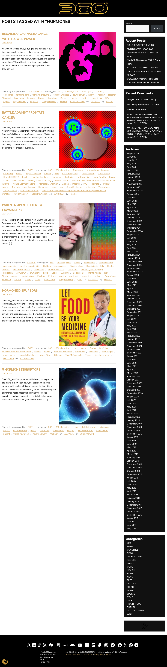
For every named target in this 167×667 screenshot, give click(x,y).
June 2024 (132, 241)
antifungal (86, 91)
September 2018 (134, 474)
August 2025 (133, 194)
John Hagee (107, 351)
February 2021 (133, 376)
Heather (73, 194)
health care (39, 269)
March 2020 (132, 413)
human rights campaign (92, 269)
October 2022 (133, 309)
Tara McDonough (73, 355)
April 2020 (131, 410)
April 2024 (131, 248)
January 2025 (133, 217)
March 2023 (132, 292)
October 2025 (133, 187)
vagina (6, 101)
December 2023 (134, 261)
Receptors (43, 187)
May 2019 (131, 447)
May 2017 (131, 528)
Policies (52, 276)
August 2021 (132, 356)
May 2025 (131, 204)
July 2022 (131, 319)
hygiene (31, 98)
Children (47, 266)
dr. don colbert (20, 430)
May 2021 (131, 366)
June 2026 (132, 160)
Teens (37, 279)
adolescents (89, 262)
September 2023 (135, 271)
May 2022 (131, 325)
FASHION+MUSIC (135, 556)
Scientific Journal (74, 187)
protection (86, 276)
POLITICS (31, 262)
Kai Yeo (64, 98)
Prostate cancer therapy (23, 187)
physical (84, 98)
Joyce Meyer (9, 355)
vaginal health (19, 101)
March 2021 (132, 373)
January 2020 (133, 420)
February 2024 (133, 254)
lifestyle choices (85, 430)
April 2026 (131, 167)
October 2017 (133, 511)
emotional (8, 94)
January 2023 (133, 298)
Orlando (58, 355)
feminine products (40, 94)
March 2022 (132, 332)
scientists (90, 187)
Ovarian (65, 183)
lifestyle (70, 430)
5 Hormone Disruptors (21, 369)
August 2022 (133, 315)
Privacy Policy (99, 655)
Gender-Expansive (21, 269)
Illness (41, 98)
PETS (129, 580)
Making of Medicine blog (39, 180)
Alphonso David (106, 262)
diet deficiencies (89, 427)
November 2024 (134, 224)
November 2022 (134, 305)
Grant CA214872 (11, 177)
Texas (88, 355)
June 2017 (131, 525)
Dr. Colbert (104, 348)
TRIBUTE (131, 607)
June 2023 (132, 282)
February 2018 (133, 498)
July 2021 (131, 359)
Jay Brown (21, 272)
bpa (74, 348)
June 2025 (132, 200)
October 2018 (133, 471)
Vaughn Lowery (49, 101)
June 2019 (132, 444)
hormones (19, 98)
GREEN (130, 563)
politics (62, 276)
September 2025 (135, 190)
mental (74, 98)
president (73, 276)
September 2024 (135, 231)
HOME (130, 573)
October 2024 (133, 227)
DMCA (79, 655)
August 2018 (132, 477)
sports (28, 279)
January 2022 (133, 339)
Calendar (68, 655)
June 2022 (132, 322)
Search (129, 23)
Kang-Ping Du (99, 177)
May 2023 (131, 285)
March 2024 (132, 251)
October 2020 (133, 390)
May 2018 (131, 487)
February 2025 (133, 214)
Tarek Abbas (104, 187)
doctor (6, 430)
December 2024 (134, 221)
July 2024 (131, 238)
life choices (58, 430)
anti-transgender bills (30, 266)
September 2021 (134, 352)
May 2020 (131, 406)
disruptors (104, 427)
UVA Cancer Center (29, 190)
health (91, 94)
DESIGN (130, 553)
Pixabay (41, 276)
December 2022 (134, 302)
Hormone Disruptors (20, 290)
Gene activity (104, 173)
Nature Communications (24, 183)
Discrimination (76, 266)
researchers (57, 187)
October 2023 (133, 268)
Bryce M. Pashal (33, 173)
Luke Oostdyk (18, 180)
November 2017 (134, 508)
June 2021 (131, 363)
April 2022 (131, 329)
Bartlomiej (8, 173)
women (63, 101)
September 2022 (135, 312)
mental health (94, 272)
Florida (37, 351)
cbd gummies (133, 99)
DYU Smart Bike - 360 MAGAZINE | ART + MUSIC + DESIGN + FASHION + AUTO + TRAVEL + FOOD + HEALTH (144, 131)
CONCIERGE (132, 549)
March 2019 (132, 454)
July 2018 (131, 481)
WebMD (54, 434)
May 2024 (131, 244)
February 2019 (133, 457)
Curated (98, 91)
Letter (54, 272)
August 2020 (133, 396)
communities (60, 266)
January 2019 (133, 460)
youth (79, 279)
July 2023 (131, 278)
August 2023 (133, 275)
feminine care (22, 94)
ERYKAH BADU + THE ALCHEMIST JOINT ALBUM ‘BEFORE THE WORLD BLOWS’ (144, 71)
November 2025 (134, 184)
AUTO (130, 546)
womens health (77, 101)
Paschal (76, 183)
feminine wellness (61, 94)
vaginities (34, 101)
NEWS (130, 576)
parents (15, 276)
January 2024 (133, 258)
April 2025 (131, 207)
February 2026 (133, 173)
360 (59, 91)
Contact (108, 655)
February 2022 (133, 336)
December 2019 (134, 423)
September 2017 (134, 514)
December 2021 (134, 342)
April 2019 (131, 450)
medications (102, 430)
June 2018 (132, 484)
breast (19, 173)
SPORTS (131, 593)
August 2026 (133, 153)
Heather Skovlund (40, 177)
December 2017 (134, 504)
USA (107, 98)
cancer (47, 173)
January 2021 (133, 379)
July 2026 (131, 157)
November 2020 (134, 386)
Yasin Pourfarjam (39, 194)
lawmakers (35, 272)
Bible (74, 655)
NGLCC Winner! (151, 104)
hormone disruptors (63, 351)
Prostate (95, 183)
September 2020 (135, 393)
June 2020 (132, 403)
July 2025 (131, 197)
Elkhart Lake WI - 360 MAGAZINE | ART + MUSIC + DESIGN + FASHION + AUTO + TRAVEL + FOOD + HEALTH (144, 117)
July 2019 (131, 440)
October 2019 (133, 430)
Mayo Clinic (45, 355)
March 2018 (132, 494)
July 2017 (131, 521)
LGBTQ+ (65, 272)
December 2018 (134, 464)
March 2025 (132, 211)
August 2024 (133, 234)
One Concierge (150, 99)
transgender (49, 279)
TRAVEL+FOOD (134, 604)
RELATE (130, 587)
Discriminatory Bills (95, 266)
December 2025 (134, 180)
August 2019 (132, 437)
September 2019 (134, 433)
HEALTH (30, 170)
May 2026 (131, 163)
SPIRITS (131, 590)
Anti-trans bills (9, 266)
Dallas (93, 348)
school (98, 276)
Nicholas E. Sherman (48, 183)
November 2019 (134, 427)
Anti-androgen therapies (98, 170)
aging (75, 427)
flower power (79, 94)
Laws (45, 272)
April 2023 (131, 288)
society (17, 279)
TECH (129, 600)
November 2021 (134, 346)
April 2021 (131, 369)
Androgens (78, 170)
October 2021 (133, 349)
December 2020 (134, 383)
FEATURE (131, 560)
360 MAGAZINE (27, 358)
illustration (52, 98)
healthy (101, 94)
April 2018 (131, 491)
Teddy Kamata (10, 190)
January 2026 (133, 177)
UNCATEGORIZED (35, 91)
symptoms (97, 98)
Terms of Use (88, 655)
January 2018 (133, 501)
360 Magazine (71, 91)
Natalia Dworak (62, 180)
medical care (79, 272)
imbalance (93, 351)
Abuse (77, 262)
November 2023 (134, 265)
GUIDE (130, 566)
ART (129, 543)
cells (57, 173)
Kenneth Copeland (27, 355)
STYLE (130, 597)
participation (28, 276)
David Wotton (88, 173)
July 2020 (131, 400)
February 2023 (133, 295)
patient (6, 434)
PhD (85, 183)
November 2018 (134, 467)
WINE (129, 614)
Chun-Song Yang (70, 173)
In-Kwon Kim (83, 177)
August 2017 (132, 518)
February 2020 (133, 417)
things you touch (21, 434)
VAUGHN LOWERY (138, 123)
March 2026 (132, 170)
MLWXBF (142, 109)
